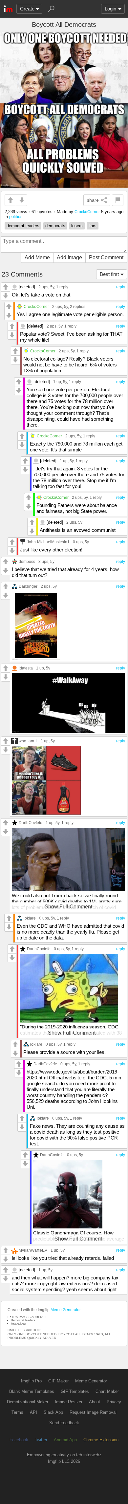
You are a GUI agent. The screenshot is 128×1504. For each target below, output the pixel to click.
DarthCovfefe (30, 822)
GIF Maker (58, 1380)
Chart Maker (107, 1391)
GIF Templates (75, 1391)
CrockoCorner (87, 212)
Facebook (19, 1439)
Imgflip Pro (31, 1380)
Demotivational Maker (27, 1401)
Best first (109, 274)
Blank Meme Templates (31, 1391)
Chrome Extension (100, 1439)
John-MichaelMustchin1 (48, 542)
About (94, 1401)
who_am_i (28, 741)
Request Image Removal (93, 1412)
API (33, 1412)
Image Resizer (68, 1401)
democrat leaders (23, 225)
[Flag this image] (117, 200)
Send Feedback (64, 1422)
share (93, 200)
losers (77, 225)
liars (92, 225)
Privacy (114, 1401)
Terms (17, 1412)
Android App (65, 1439)
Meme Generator (66, 1310)
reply (120, 287)
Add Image (69, 257)
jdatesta (26, 668)
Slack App (53, 1412)
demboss (27, 561)
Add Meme (37, 257)
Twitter (41, 1439)
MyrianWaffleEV (33, 1250)
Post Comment (106, 257)
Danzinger (28, 586)
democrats (55, 225)
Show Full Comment (68, 906)
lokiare (30, 918)
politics (16, 216)
